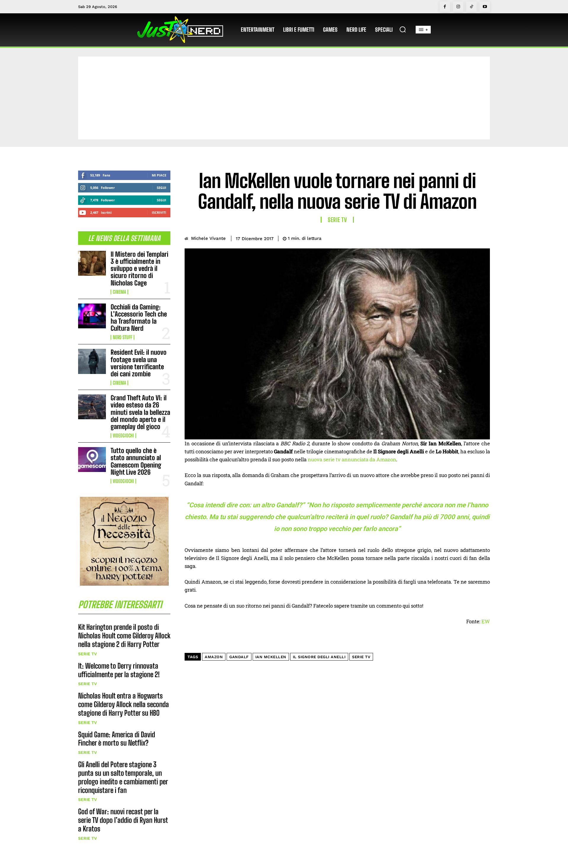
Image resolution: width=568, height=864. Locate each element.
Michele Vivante (208, 238)
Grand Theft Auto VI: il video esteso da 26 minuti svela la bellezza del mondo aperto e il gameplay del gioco (140, 412)
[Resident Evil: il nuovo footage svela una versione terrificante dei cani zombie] (92, 361)
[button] (403, 29)
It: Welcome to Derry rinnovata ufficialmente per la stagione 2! (119, 670)
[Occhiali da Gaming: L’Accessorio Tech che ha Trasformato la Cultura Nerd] (92, 315)
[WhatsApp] (470, 237)
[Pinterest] (456, 237)
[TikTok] (471, 6)
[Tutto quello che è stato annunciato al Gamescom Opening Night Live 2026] (92, 459)
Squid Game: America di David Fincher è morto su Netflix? (116, 738)
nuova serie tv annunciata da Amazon (352, 459)
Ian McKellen (270, 657)
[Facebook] (445, 6)
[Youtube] (485, 6)
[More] (483, 237)
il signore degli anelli (319, 657)
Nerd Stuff (122, 337)
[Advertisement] (284, 98)
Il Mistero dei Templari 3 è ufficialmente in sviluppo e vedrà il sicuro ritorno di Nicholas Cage (139, 268)
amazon (214, 657)
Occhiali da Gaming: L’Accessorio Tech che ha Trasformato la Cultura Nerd (139, 318)
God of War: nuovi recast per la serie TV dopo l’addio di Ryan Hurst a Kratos (123, 820)
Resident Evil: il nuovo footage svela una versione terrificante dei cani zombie (139, 363)
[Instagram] (458, 6)
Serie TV (87, 654)
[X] (442, 237)
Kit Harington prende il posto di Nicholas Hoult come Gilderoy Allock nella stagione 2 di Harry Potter (124, 635)
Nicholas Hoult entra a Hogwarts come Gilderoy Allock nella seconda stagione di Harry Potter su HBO (123, 704)
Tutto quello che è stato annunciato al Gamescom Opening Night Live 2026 (136, 461)
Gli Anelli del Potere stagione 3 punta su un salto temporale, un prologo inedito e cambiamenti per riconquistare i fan (123, 777)
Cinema (119, 292)
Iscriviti (159, 212)
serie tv (361, 657)
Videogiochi (123, 435)
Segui (161, 187)
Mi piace (159, 175)
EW (485, 621)
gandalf (239, 657)
